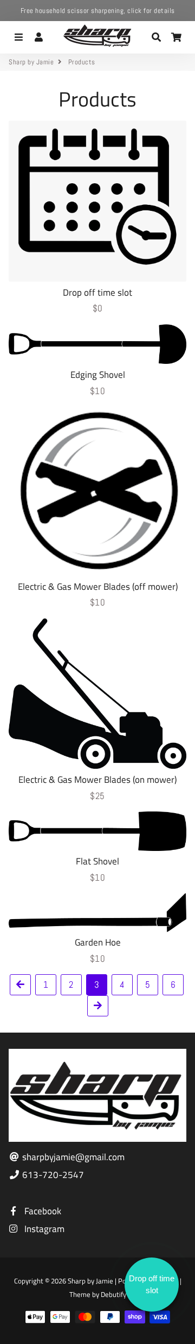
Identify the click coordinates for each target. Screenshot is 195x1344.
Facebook (41, 1211)
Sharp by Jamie (31, 61)
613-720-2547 (52, 1175)
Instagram (43, 1229)
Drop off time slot (151, 1284)
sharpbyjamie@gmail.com (72, 1157)
